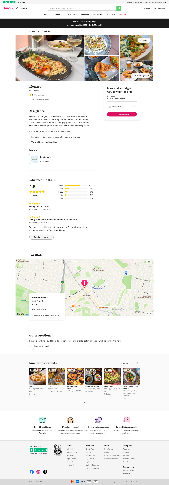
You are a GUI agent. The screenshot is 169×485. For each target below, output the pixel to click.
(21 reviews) (39, 95)
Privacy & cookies (116, 482)
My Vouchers (90, 455)
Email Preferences (92, 468)
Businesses (128, 467)
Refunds (107, 452)
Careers (126, 452)
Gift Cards (111, 14)
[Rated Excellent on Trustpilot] (9, 2)
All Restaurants (35, 31)
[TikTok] (45, 473)
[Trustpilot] (21, 2)
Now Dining (72, 14)
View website (38, 315)
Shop (69, 445)
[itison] (8, 8)
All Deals (70, 449)
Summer (122, 14)
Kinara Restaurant (92, 386)
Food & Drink (98, 14)
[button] (84, 402)
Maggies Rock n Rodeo (72, 387)
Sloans (31, 386)
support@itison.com (111, 458)
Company (127, 445)
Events (57, 14)
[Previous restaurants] (132, 363)
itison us (126, 455)
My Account (90, 458)
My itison (90, 445)
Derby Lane (108, 386)
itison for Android (129, 462)
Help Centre (108, 449)
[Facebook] (31, 473)
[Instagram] (38, 473)
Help (106, 445)
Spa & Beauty (72, 458)
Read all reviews (41, 237)
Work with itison (128, 470)
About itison (127, 449)
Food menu (45, 157)
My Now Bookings (92, 465)
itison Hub (126, 473)
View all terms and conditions (45, 142)
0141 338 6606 (39, 309)
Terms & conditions (133, 482)
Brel (49, 386)
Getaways (85, 14)
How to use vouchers (112, 455)
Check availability (122, 114)
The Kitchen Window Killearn (130, 387)
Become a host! (160, 2)
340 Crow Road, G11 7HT (41, 99)
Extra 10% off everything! (84, 21)
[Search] (118, 8)
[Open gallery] (84, 58)
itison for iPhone (129, 458)
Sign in (88, 452)
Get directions (52, 315)
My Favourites (91, 462)
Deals (45, 14)
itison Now (71, 462)
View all (124, 363)
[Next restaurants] (137, 363)
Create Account (91, 449)
